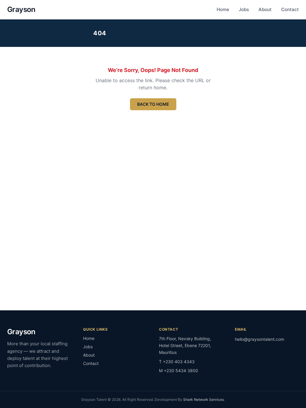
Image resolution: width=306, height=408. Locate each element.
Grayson (21, 9)
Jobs (244, 9)
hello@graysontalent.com (259, 339)
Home (223, 9)
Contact (290, 9)
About (265, 9)
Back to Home (153, 104)
